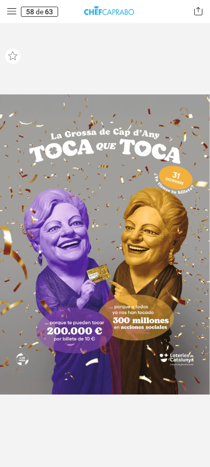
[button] (12, 11)
